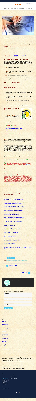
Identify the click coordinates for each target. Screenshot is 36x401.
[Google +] (4, 1)
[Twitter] (2, 1)
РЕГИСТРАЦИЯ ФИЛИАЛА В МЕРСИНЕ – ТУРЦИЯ (9, 236)
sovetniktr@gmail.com (5, 378)
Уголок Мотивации (4, 345)
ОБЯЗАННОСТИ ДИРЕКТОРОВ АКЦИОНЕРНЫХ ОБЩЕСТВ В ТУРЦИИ (11, 240)
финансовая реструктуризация (16, 261)
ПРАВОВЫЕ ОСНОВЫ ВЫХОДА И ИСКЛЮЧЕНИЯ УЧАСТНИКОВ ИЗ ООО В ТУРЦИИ (13, 199)
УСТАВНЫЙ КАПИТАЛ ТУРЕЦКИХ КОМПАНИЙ (9, 225)
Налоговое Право (4, 335)
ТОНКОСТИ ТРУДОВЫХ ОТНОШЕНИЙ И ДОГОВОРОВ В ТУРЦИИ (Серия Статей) (13, 221)
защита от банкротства (14, 260)
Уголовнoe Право (4, 344)
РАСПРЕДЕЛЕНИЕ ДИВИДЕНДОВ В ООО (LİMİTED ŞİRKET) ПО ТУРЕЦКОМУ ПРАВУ (13, 210)
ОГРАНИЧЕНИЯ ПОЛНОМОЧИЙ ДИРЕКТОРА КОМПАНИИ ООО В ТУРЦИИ (12, 228)
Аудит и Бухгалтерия (5, 324)
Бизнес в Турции (4, 325)
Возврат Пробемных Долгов (6, 327)
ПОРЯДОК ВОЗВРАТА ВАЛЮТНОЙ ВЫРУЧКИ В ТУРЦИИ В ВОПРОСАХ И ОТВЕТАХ (13, 203)
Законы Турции (4, 331)
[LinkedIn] (7, 1)
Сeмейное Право (4, 341)
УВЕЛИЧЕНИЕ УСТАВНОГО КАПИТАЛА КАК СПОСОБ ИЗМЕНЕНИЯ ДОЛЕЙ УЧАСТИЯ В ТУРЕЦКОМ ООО (15, 202)
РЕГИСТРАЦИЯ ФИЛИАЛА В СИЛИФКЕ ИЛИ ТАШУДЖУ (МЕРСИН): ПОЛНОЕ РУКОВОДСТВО (14, 206)
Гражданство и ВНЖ (5, 328)
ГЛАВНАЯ (5, 8)
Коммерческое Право (5, 334)
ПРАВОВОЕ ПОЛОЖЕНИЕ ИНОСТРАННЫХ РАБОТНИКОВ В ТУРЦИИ (13, 365)
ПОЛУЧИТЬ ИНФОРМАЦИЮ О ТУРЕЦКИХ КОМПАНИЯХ (10, 229)
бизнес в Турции (8, 260)
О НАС (9, 8)
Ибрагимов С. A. (17, 280)
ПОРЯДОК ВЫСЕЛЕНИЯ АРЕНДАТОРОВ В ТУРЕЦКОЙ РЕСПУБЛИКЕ (13, 361)
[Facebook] (1, 1)
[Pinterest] (6, 1)
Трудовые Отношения (5, 342)
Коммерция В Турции (21, 260)
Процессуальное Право (5, 338)
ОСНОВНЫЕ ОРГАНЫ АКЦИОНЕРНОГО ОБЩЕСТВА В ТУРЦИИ (11, 232)
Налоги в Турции (9, 261)
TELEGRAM (16, 55)
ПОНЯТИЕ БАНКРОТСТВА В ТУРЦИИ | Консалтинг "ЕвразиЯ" (11, 360)
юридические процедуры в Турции (25, 261)
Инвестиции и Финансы (5, 332)
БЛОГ (26, 8)
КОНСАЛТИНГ (13, 8)
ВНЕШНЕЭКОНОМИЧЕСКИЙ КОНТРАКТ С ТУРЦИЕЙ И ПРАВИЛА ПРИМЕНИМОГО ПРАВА (14, 217)
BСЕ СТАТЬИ (4, 321)
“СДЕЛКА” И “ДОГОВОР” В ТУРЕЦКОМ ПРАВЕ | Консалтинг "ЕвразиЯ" (12, 357)
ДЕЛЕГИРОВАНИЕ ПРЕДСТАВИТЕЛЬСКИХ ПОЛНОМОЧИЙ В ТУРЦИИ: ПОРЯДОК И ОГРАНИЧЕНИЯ (15, 218)
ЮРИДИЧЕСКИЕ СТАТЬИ (20, 8)
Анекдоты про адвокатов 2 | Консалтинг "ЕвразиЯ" (9, 353)
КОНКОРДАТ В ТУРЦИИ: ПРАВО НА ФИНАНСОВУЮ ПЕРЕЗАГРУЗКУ (11, 214)
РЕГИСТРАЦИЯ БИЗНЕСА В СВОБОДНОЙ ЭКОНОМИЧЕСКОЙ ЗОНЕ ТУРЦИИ (12, 239)
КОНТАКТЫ (30, 8)
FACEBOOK (24, 55)
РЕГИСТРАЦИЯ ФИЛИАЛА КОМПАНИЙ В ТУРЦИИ (9, 243)
